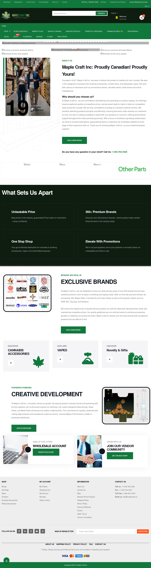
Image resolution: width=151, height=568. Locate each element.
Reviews (103, 2)
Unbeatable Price (23, 212)
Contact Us (81, 490)
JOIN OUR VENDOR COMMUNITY (120, 448)
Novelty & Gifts (117, 350)
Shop (6, 31)
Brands (39, 37)
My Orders (43, 486)
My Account (44, 493)
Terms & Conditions (84, 517)
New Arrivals (133, 31)
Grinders (5, 497)
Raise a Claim (45, 500)
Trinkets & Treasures (93, 31)
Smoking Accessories (10, 500)
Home (4, 26)
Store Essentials (20, 31)
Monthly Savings (54, 31)
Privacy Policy (80, 544)
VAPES (62, 350)
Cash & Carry (30, 2)
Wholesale (7, 2)
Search (101, 13)
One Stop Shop (22, 241)
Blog (79, 493)
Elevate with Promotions (103, 241)
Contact (64, 2)
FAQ (91, 544)
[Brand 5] (22, 171)
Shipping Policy (83, 500)
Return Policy (82, 503)
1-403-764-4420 (119, 151)
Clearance (27, 37)
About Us (55, 2)
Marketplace (18, 2)
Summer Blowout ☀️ (115, 31)
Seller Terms (82, 514)
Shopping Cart (45, 490)
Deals (15, 37)
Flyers (50, 37)
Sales (6, 37)
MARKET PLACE (37, 31)
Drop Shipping (43, 2)
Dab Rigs (5, 490)
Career (79, 510)
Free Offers (62, 37)
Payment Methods (84, 507)
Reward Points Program (118, 2)
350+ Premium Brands (101, 212)
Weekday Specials (73, 31)
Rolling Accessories (9, 503)
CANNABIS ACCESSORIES (18, 352)
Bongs (4, 486)
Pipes (4, 493)
